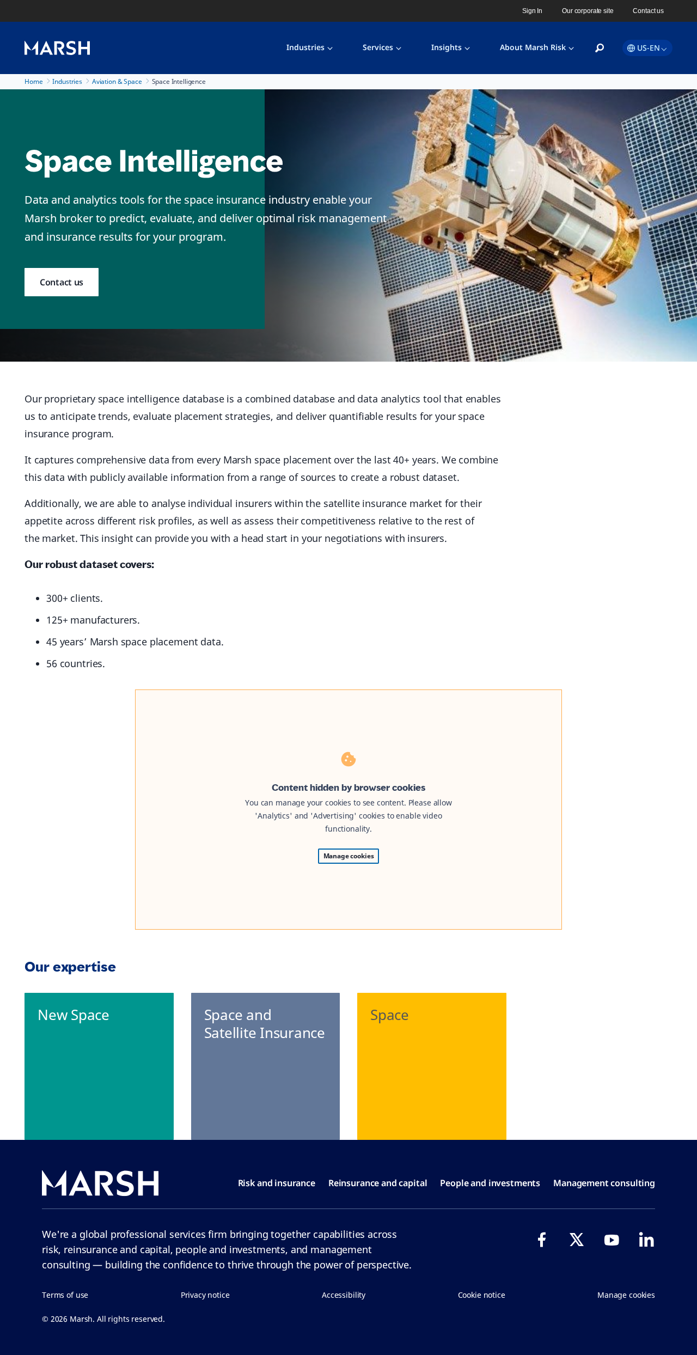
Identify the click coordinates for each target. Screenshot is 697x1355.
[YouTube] (611, 1239)
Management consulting (604, 1183)
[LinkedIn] (646, 1239)
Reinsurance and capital (377, 1183)
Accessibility (343, 1295)
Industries (305, 47)
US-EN (648, 47)
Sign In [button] (532, 11)
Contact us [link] (648, 11)
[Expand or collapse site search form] (599, 48)
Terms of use (65, 1295)
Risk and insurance (276, 1183)
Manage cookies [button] (626, 1295)
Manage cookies (348, 855)
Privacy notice (205, 1295)
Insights (446, 47)
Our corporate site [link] (587, 11)
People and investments (490, 1183)
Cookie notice (481, 1295)
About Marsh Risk (533, 47)
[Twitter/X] (577, 1239)
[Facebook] (542, 1239)
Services (378, 47)
